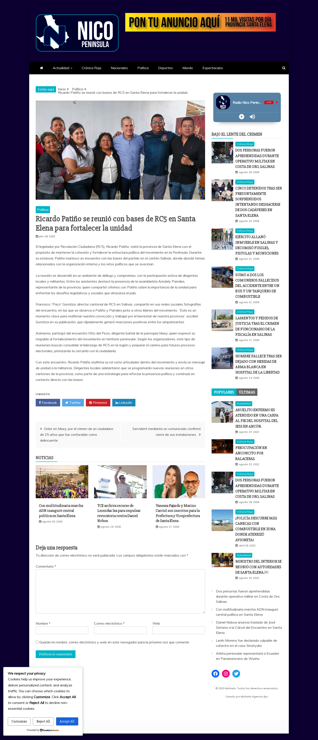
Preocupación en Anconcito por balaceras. (251, 453)
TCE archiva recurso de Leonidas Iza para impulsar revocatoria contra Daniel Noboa (119, 513)
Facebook (49, 402)
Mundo (187, 68)
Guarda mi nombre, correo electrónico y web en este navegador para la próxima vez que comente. (114, 642)
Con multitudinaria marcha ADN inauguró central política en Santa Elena (61, 510)
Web (156, 623)
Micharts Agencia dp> (254, 696)
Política (143, 68)
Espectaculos (212, 68)
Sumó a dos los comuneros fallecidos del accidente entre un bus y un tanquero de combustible (257, 285)
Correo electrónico (109, 623)
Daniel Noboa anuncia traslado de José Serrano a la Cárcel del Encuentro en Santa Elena (249, 627)
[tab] (224, 392)
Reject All (43, 721)
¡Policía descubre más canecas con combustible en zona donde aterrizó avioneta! (256, 529)
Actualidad (61, 68)
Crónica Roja (91, 68)
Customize (19, 721)
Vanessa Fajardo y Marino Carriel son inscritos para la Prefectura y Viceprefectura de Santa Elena (178, 513)
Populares (224, 392)
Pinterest (99, 402)
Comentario (46, 566)
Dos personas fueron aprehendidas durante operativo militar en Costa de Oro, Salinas (248, 596)
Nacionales (119, 68)
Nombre (43, 623)
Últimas (247, 392)
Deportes (165, 68)
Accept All (67, 721)
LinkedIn (125, 402)
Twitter (74, 402)
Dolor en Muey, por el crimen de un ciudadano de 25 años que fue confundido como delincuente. (76, 434)
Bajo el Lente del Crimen (237, 134)
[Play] (241, 116)
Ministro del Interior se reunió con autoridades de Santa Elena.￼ (258, 566)
